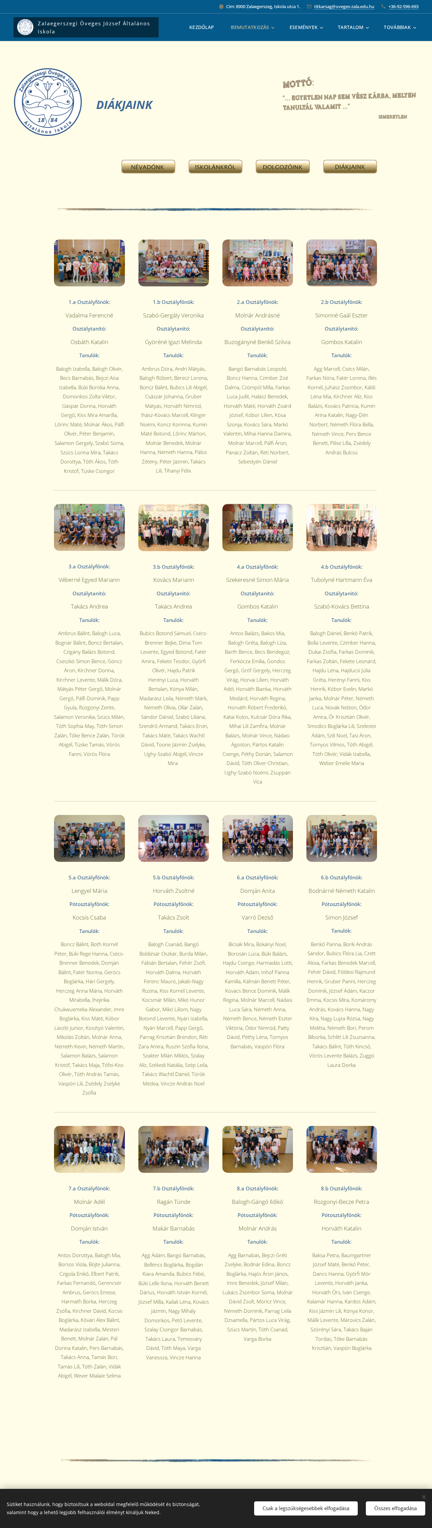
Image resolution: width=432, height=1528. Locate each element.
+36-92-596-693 (403, 6)
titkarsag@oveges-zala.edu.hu (344, 6)
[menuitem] (205, 27)
